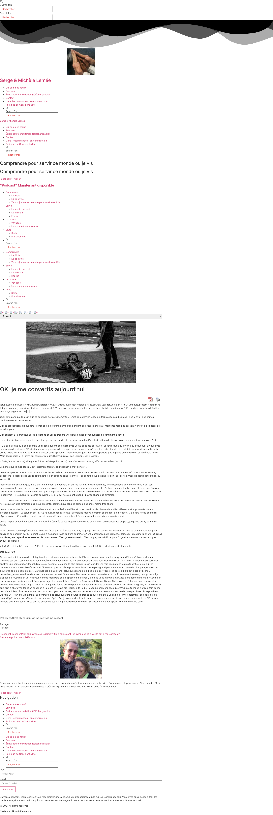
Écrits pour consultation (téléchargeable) (28, 94)
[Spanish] (36, 312)
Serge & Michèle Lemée (25, 80)
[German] (12, 312)
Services (10, 91)
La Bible (15, 195)
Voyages (16, 222)
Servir (9, 205)
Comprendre (12, 192)
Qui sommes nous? (16, 87)
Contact (10, 97)
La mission (17, 212)
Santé (14, 233)
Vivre (8, 229)
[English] (2, 312)
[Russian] (31, 312)
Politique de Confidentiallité (21, 104)
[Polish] (26, 312)
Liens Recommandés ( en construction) (27, 101)
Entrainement (18, 236)
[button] (1, 2)
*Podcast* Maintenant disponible (27, 185)
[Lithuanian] (21, 312)
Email (3, 779)
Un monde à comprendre (24, 226)
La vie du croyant (20, 209)
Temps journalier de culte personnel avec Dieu (36, 202)
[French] (7, 312)
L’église (15, 216)
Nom (2, 769)
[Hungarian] (17, 312)
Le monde (11, 219)
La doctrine (17, 198)
